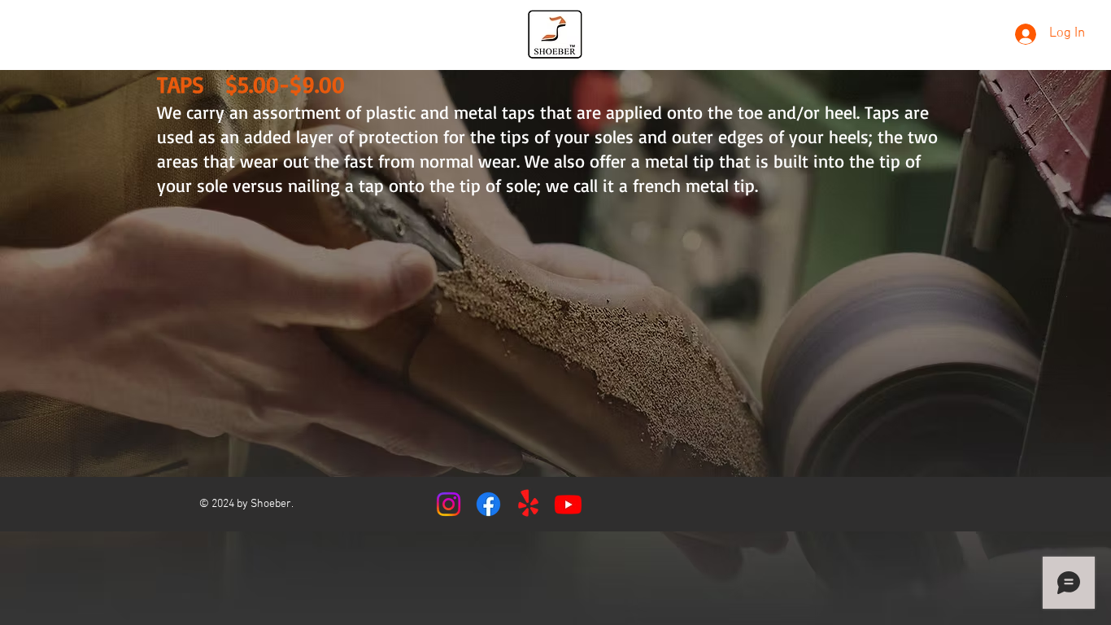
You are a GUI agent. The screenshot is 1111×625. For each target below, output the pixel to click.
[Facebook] (488, 504)
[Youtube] (568, 504)
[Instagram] (448, 504)
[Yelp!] (528, 504)
